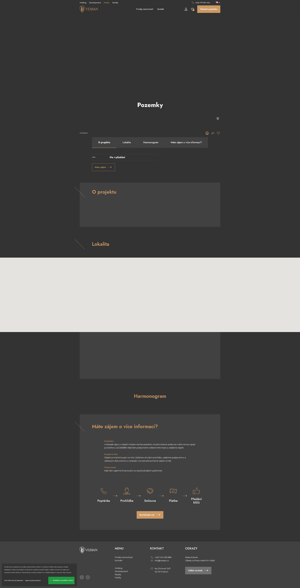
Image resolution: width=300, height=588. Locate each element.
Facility (118, 578)
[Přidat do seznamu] (218, 133)
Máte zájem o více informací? (186, 142)
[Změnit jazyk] (218, 3)
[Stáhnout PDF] (207, 133)
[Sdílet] (213, 133)
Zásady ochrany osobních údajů (200, 560)
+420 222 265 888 (163, 557)
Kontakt (118, 560)
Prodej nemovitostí (124, 557)
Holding (118, 568)
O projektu (104, 142)
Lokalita (127, 142)
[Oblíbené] (192, 9)
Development (121, 571)
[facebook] (82, 577)
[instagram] (88, 577)
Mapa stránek (191, 557)
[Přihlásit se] (186, 9)
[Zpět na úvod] (97, 9)
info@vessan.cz (162, 561)
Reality (118, 574)
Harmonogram (150, 142)
